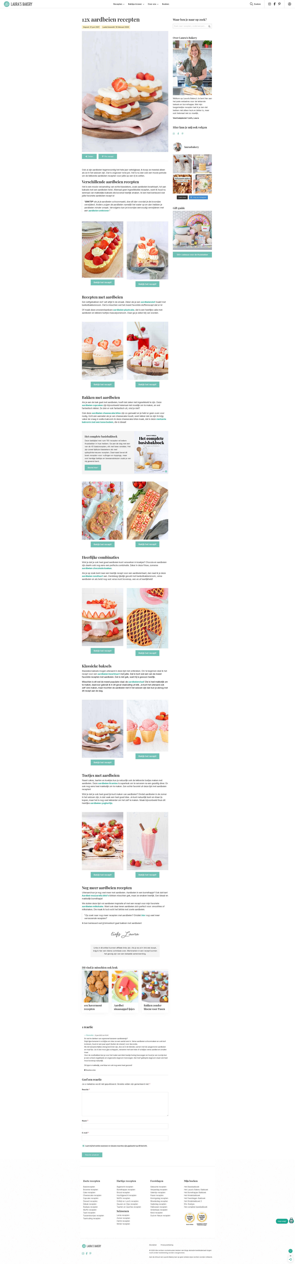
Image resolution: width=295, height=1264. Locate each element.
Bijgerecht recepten (125, 1187)
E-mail (85, 1133)
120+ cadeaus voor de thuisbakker (192, 254)
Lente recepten (123, 1215)
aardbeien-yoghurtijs (101, 803)
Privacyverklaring (167, 1245)
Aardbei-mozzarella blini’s (95, 895)
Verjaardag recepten (158, 1189)
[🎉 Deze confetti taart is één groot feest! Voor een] (202, 163)
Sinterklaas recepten (158, 1210)
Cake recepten (89, 1192)
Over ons (152, 4)
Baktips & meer (135, 4)
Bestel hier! (93, 467)
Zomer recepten (123, 1218)
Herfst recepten (123, 1221)
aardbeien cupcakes (92, 405)
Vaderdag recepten (158, 1204)
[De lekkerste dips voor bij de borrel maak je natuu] (202, 184)
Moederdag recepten (159, 1201)
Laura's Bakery (18, 4)
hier (143, 915)
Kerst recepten (156, 1213)
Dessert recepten (90, 1201)
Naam (85, 1121)
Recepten (117, 4)
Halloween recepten (158, 1207)
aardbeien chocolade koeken (97, 568)
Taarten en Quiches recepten (129, 1207)
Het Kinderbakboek (192, 1195)
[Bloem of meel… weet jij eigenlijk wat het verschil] (182, 163)
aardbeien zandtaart (92, 576)
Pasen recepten (157, 1195)
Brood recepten (123, 1192)
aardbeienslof (148, 302)
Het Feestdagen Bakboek (194, 1198)
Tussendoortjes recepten (93, 1215)
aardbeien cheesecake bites (106, 413)
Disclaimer (153, 1245)
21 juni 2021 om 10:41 (101, 1035)
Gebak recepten (89, 1204)
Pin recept (108, 156)
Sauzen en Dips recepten (127, 1204)
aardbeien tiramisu (108, 783)
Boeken (165, 4)
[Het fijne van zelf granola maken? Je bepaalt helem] (182, 184)
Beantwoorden (91, 1070)
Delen (90, 156)
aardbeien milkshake (92, 906)
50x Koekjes (189, 1204)
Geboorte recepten (158, 1187)
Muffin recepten (89, 1210)
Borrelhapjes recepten (126, 1189)
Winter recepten (123, 1224)
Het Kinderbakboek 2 (193, 1201)
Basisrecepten (89, 1187)
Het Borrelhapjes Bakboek (195, 1192)
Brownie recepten (90, 1189)
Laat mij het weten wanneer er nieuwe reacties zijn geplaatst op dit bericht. (116, 1146)
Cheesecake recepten (92, 1195)
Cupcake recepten (90, 1198)
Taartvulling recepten (91, 1218)
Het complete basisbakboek (195, 1207)
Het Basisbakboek (191, 1187)
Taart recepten (89, 1213)
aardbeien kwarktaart (109, 674)
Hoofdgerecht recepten (126, 1195)
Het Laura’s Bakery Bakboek (196, 1189)
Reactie (86, 1089)
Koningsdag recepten (159, 1198)
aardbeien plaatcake (123, 310)
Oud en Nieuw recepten (160, 1215)
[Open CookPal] (291, 1221)
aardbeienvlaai (136, 682)
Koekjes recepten (90, 1207)
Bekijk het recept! (103, 282)
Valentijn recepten (157, 1192)
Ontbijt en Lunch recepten (128, 1201)
